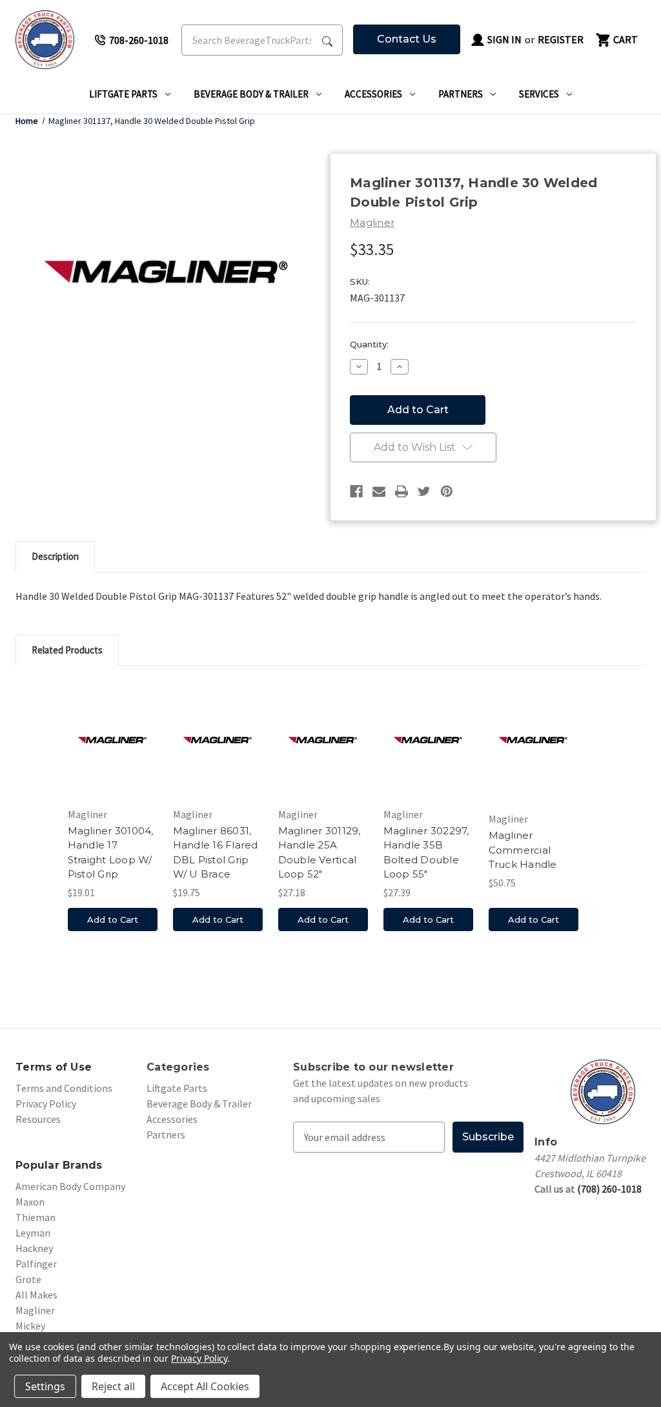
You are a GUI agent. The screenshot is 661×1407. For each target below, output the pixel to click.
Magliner (35, 1310)
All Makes (36, 1294)
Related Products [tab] (67, 650)
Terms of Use (53, 1067)
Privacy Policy (45, 1103)
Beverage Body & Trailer (251, 94)
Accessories (373, 94)
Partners (460, 94)
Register (561, 39)
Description (55, 556)
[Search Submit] (327, 40)
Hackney (34, 1248)
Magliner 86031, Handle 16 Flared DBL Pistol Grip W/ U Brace (215, 853)
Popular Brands (59, 1165)
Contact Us (406, 39)
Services (539, 94)
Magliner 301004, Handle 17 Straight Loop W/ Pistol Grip (111, 853)
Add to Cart (112, 919)
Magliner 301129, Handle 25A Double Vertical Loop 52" (319, 853)
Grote (28, 1279)
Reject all (113, 1386)
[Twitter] (424, 491)
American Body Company (70, 1186)
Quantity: (369, 344)
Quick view (112, 740)
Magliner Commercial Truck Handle (523, 849)
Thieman (35, 1217)
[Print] (401, 491)
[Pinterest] (446, 491)
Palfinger (36, 1263)
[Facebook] (356, 491)
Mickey (30, 1325)
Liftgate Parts (123, 94)
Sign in (503, 39)
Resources (38, 1119)
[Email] (378, 491)
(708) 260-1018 (609, 1188)
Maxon (30, 1201)
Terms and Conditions (63, 1088)
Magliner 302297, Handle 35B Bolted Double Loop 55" (426, 853)
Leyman (32, 1232)
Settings (45, 1386)
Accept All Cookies (205, 1386)
